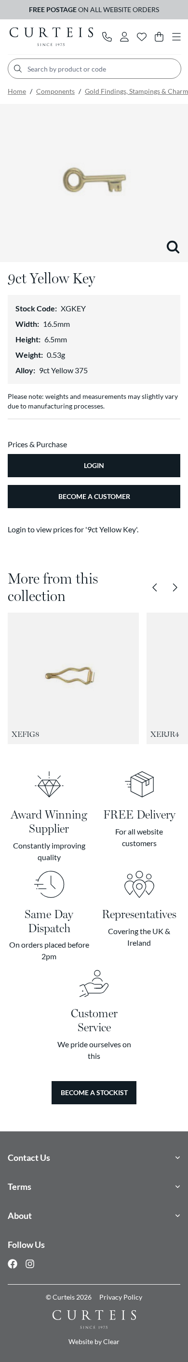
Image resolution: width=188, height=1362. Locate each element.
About (20, 1215)
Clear (111, 1341)
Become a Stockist (94, 1092)
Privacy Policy (120, 1297)
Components (55, 91)
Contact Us (29, 1157)
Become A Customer (94, 496)
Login (94, 465)
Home (17, 91)
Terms (19, 1186)
